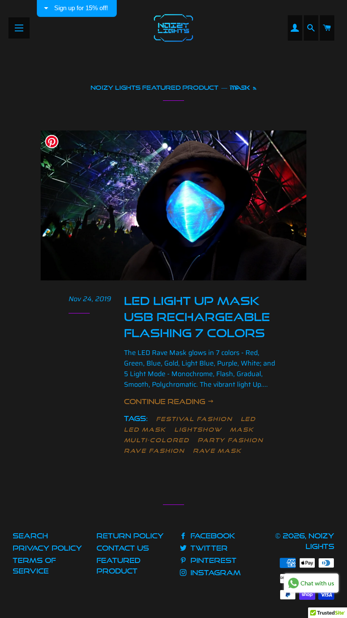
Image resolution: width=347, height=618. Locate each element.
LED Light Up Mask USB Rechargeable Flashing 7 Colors (197, 317)
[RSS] (254, 88)
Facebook (211, 536)
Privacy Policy (47, 548)
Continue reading (165, 401)
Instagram (214, 572)
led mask (145, 429)
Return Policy (130, 536)
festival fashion (194, 419)
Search (30, 536)
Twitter (208, 548)
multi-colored (156, 440)
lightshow (198, 429)
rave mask (217, 450)
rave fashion (154, 450)
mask (242, 429)
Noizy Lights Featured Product (154, 87)
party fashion (230, 440)
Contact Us (122, 548)
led (248, 419)
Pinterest (212, 560)
